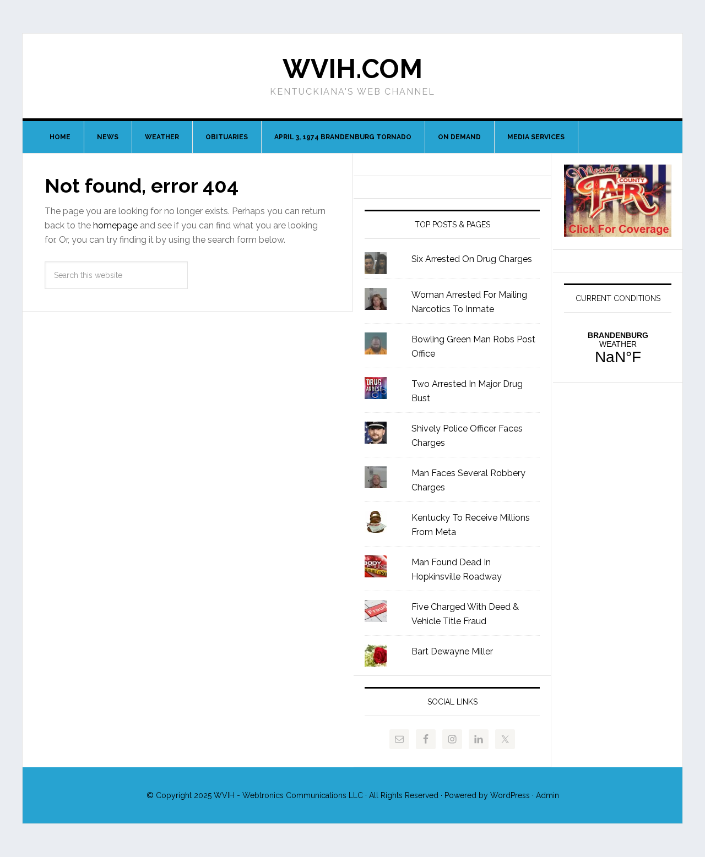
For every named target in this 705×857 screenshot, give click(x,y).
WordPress (510, 795)
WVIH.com (352, 68)
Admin (547, 795)
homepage (115, 225)
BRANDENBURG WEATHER (617, 348)
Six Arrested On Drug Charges (471, 259)
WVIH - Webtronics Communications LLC (288, 795)
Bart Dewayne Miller (452, 651)
